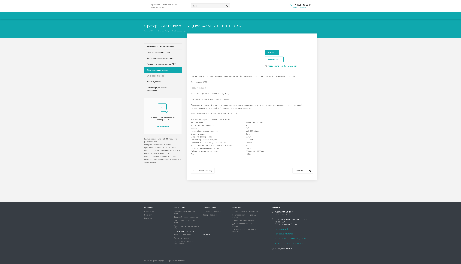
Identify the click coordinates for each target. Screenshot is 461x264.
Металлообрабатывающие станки (160, 46)
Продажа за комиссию (212, 211)
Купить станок (180, 207)
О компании (149, 211)
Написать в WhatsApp (284, 234)
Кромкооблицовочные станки (158, 52)
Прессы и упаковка (154, 82)
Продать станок (209, 207)
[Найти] (227, 5)
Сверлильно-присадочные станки (160, 58)
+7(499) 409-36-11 (302, 5)
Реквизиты (148, 215)
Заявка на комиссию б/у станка (245, 211)
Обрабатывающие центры (157, 70)
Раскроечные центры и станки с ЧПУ (161, 64)
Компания (148, 207)
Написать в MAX (281, 229)
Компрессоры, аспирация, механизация (157, 89)
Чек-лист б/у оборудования (243, 220)
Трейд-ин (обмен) (210, 215)
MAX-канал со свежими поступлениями (291, 239)
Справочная (237, 207)
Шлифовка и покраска (155, 76)
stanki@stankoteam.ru (284, 248)
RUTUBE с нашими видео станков (289, 243)
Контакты (207, 235)
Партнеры (148, 218)
